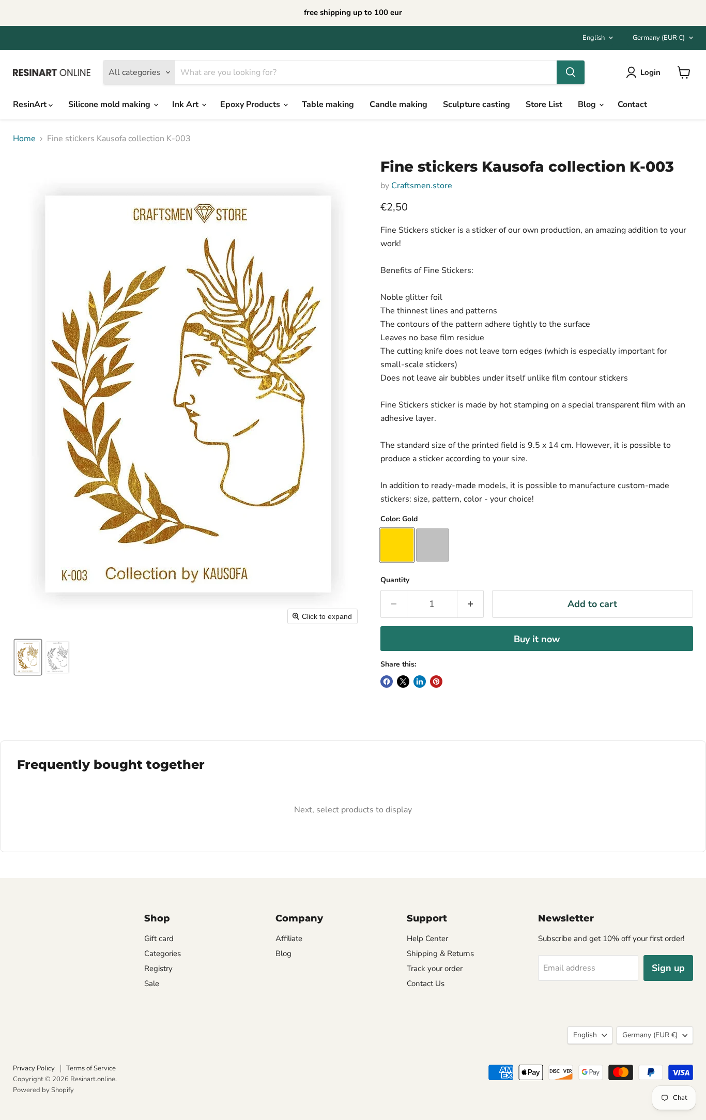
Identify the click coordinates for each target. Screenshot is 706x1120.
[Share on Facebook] (386, 681)
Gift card (159, 938)
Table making (328, 104)
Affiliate (288, 938)
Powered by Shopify (43, 1090)
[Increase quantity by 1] (470, 604)
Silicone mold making (110, 104)
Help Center (427, 938)
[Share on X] (403, 681)
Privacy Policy (34, 1068)
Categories (162, 953)
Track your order (435, 968)
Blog (588, 104)
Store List (544, 104)
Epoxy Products (251, 104)
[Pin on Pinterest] (436, 681)
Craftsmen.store (421, 185)
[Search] (571, 72)
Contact (632, 104)
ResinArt (31, 104)
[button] (27, 657)
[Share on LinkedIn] (419, 681)
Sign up (668, 968)
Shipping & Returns (440, 953)
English (593, 37)
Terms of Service (91, 1068)
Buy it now (537, 639)
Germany (659, 37)
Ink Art (186, 104)
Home (24, 138)
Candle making (398, 104)
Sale (151, 983)
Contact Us (425, 983)
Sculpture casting (476, 104)
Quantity (394, 580)
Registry (158, 968)
